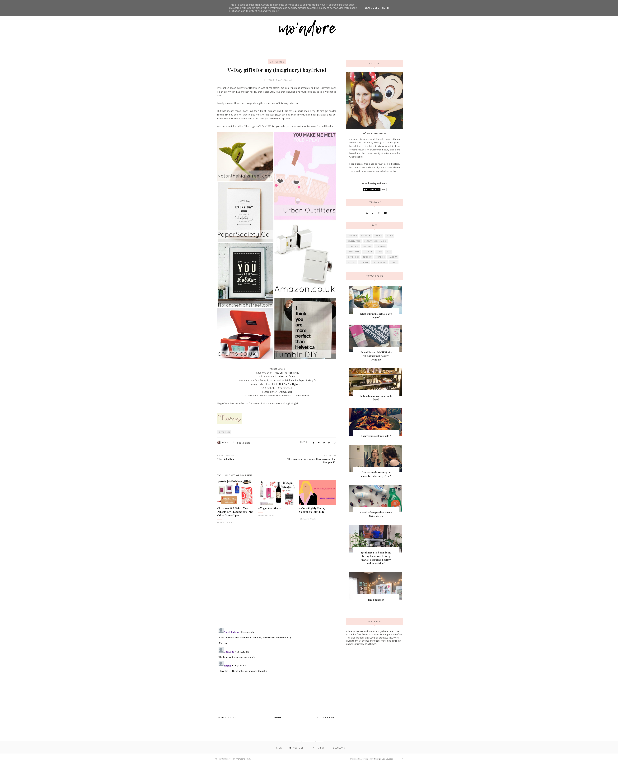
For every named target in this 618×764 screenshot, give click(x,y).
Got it (385, 8)
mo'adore (240, 759)
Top (400, 759)
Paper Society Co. (308, 380)
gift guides (277, 62)
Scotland (352, 236)
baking (378, 236)
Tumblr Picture (301, 395)
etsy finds (381, 246)
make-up (393, 257)
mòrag (226, 442)
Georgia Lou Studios (383, 759)
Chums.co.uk (285, 391)
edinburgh (353, 246)
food (379, 252)
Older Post (328, 718)
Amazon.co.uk (285, 387)
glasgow (367, 257)
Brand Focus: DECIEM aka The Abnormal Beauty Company (376, 356)
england (367, 246)
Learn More (372, 8)
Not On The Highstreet (287, 372)
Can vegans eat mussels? (376, 435)
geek (388, 252)
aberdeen (366, 236)
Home (278, 718)
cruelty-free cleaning (375, 241)
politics (351, 262)
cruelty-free (354, 241)
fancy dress (353, 252)
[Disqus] (276, 580)
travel (394, 262)
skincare (364, 262)
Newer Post (226, 718)
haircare (380, 257)
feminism (368, 252)
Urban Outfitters (286, 376)
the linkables (379, 262)
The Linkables (376, 599)
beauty (389, 236)
